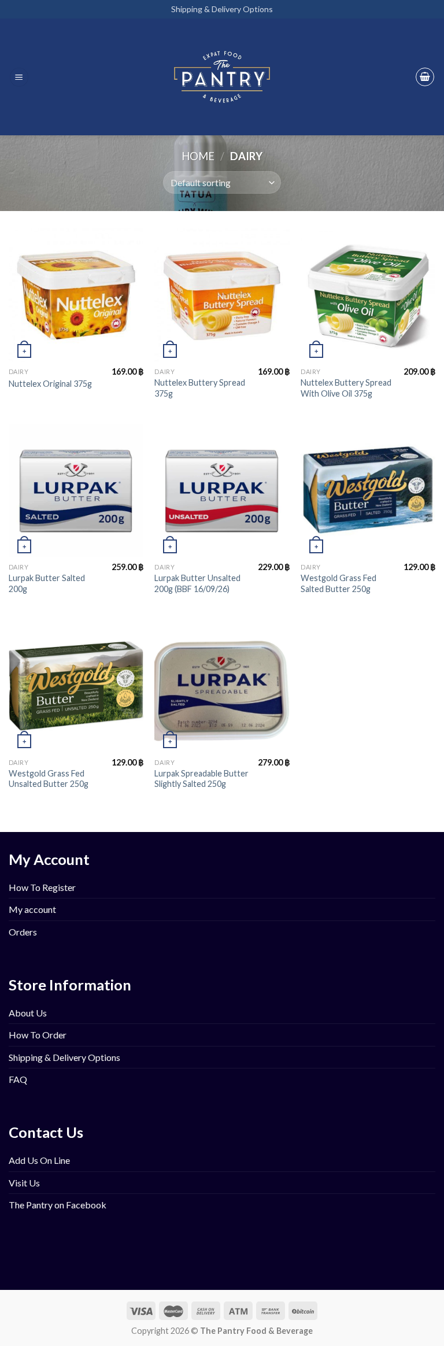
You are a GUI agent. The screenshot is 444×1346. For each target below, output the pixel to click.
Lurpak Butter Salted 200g (47, 583)
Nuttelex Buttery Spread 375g (199, 388)
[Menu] (19, 77)
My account (32, 909)
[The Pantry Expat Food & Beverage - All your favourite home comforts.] (222, 77)
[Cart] (425, 77)
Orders (23, 931)
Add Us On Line (39, 1160)
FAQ (18, 1079)
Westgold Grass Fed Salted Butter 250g (338, 583)
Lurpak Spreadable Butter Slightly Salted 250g (201, 778)
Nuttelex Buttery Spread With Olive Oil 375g (346, 388)
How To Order (37, 1034)
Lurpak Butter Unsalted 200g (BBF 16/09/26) (197, 583)
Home (198, 156)
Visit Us (24, 1182)
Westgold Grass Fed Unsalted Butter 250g (48, 778)
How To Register (42, 887)
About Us (28, 1012)
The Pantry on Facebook (57, 1204)
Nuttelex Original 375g (50, 384)
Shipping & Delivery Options (222, 9)
